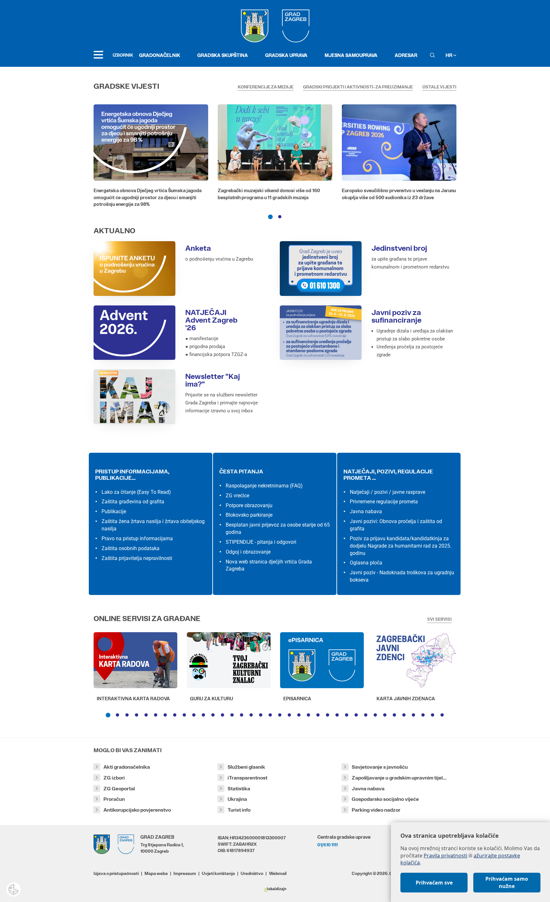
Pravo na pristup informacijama (137, 538)
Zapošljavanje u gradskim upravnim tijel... (399, 777)
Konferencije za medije (265, 86)
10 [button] (194, 715)
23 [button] (318, 715)
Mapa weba (156, 873)
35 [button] (432, 715)
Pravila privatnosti (445, 855)
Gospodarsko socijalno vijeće (385, 799)
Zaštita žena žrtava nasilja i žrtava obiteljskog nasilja (153, 525)
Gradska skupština (222, 55)
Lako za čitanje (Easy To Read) (136, 492)
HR (449, 55)
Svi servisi (439, 619)
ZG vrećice (237, 496)
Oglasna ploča (366, 563)
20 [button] (289, 715)
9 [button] (184, 715)
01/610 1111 (327, 844)
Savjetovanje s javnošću (380, 767)
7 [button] (165, 715)
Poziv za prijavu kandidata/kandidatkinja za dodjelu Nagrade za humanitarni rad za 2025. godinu (400, 545)
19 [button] (280, 715)
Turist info (239, 810)
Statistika (239, 788)
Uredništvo (252, 873)
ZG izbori (114, 777)
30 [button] (385, 715)
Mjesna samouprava (351, 55)
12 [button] (213, 715)
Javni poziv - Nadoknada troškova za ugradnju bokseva (402, 576)
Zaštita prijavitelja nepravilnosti (137, 558)
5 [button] (146, 715)
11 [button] (203, 715)
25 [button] (337, 715)
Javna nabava (366, 511)
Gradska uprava (286, 55)
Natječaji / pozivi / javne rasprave (387, 492)
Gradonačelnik (159, 55)
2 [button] (280, 217)
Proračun (114, 799)
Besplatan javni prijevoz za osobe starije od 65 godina (278, 528)
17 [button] (260, 715)
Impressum (184, 873)
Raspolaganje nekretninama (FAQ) (264, 486)
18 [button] (270, 715)
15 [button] (241, 715)
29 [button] (375, 715)
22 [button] (308, 715)
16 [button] (251, 715)
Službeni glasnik (246, 767)
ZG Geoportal (119, 788)
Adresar (406, 55)
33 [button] (413, 715)
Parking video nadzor (376, 810)
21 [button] (299, 715)
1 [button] (270, 217)
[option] (151, 157)
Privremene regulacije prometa (384, 502)
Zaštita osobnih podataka (130, 548)
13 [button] (222, 715)
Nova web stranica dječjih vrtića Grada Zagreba (269, 565)
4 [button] (136, 715)
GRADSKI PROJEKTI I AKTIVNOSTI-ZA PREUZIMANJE (358, 86)
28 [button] (366, 715)
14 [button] (232, 715)
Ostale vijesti (439, 86)
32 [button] (404, 715)
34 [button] (423, 715)
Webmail (277, 873)
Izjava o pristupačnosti (116, 873)
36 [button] (442, 715)
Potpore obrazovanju (249, 505)
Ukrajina (237, 799)
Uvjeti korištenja (218, 873)
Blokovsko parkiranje (249, 515)
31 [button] (394, 715)
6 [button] (155, 715)
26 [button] (346, 715)
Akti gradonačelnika (126, 767)
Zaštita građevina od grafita (133, 502)
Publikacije (114, 511)
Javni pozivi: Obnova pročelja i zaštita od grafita (396, 525)
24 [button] (327, 715)
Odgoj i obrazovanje (248, 552)
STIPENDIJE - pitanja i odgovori (261, 542)
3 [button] (127, 715)
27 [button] (356, 715)
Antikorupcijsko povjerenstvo (137, 810)
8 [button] (175, 715)
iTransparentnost (247, 777)
